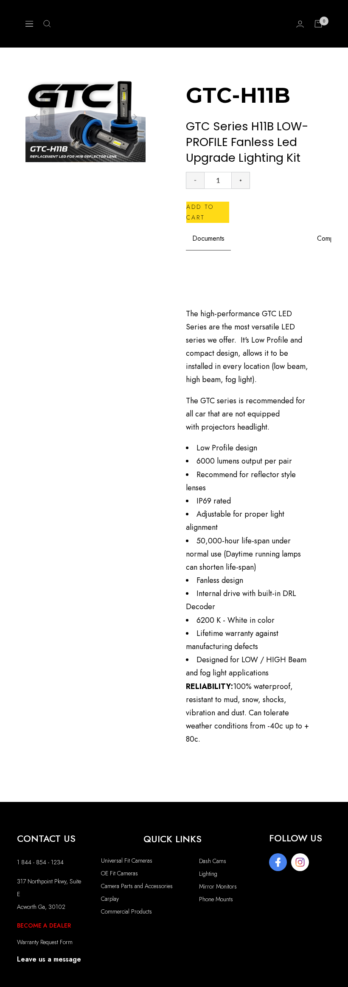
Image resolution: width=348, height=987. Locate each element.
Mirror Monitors (218, 886)
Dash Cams (212, 861)
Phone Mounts (216, 899)
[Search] (47, 24)
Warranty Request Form (45, 942)
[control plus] (241, 180)
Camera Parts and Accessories (137, 886)
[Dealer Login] (300, 24)
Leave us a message (49, 959)
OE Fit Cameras (119, 873)
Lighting (208, 873)
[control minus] (195, 180)
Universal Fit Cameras (126, 860)
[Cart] (318, 24)
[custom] (278, 862)
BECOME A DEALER (44, 925)
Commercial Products (126, 911)
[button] (135, 116)
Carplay (110, 898)
